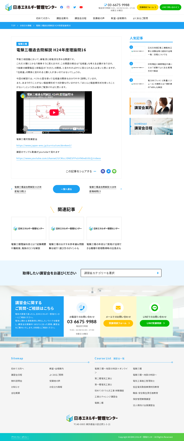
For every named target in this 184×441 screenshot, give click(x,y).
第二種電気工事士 (103, 378)
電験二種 (99, 402)
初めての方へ (43, 18)
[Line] (114, 171)
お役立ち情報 (26, 25)
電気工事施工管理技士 (144, 380)
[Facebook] (103, 171)
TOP (13, 25)
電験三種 (22, 43)
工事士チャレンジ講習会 (106, 396)
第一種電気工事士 (103, 384)
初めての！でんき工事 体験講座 (109, 390)
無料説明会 (16, 380)
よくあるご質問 (140, 18)
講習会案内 (62, 18)
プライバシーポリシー (20, 437)
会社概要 (15, 393)
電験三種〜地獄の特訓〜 (145, 374)
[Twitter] (108, 171)
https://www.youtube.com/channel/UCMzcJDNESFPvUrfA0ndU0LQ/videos (58, 158)
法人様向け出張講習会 (144, 405)
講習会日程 (80, 18)
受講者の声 (99, 18)
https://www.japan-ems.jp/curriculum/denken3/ (44, 145)
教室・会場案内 (118, 18)
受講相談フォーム (147, 7)
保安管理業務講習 (141, 399)
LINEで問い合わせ (169, 7)
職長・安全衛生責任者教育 (145, 393)
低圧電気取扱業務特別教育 (146, 386)
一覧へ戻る (66, 189)
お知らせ (15, 386)
